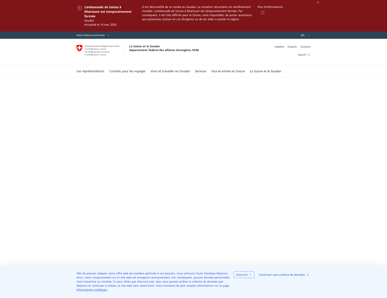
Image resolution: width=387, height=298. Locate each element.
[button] (90, 71)
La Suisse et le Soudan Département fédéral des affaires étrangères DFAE (164, 48)
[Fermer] (317, 2)
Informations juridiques (91, 289)
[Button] (262, 12)
